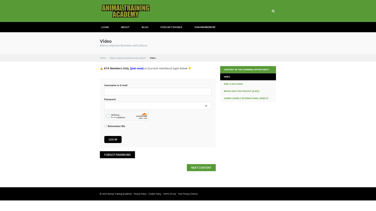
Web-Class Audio (233, 83)
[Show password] (206, 106)
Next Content (201, 167)
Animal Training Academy (125, 11)
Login (105, 27)
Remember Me (116, 126)
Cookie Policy (154, 193)
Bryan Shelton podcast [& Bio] (241, 91)
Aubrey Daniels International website (246, 98)
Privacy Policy (140, 193)
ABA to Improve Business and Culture (123, 45)
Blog (145, 27)
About (125, 27)
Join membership (204, 27)
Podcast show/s (171, 27)
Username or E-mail (115, 85)
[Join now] (136, 68)
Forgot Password (117, 154)
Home (103, 58)
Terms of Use (169, 193)
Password (110, 99)
